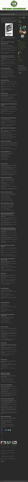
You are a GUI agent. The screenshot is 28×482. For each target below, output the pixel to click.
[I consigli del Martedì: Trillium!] (8, 442)
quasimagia (3, 452)
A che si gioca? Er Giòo (20, 49)
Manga (13, 452)
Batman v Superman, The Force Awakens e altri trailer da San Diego (8, 459)
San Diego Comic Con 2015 (10, 450)
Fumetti (12, 452)
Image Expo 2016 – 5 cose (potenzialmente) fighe (14, 446)
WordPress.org (20, 61)
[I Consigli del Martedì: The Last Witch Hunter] (3, 442)
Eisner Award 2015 (4, 450)
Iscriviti (20, 72)
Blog (10, 452)
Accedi (19, 57)
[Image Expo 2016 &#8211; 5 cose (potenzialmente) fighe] (14, 442)
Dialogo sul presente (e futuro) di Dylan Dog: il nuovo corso (8, 456)
